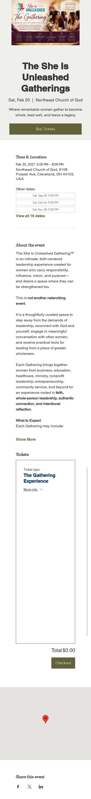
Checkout (63, 663)
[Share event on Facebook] (18, 787)
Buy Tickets (45, 129)
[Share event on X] (29, 787)
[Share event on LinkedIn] (41, 787)
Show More (26, 439)
